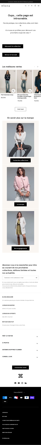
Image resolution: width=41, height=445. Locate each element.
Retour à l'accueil (11, 55)
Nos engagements (20, 248)
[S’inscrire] (36, 278)
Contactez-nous (20, 367)
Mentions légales (7, 432)
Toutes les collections (20, 160)
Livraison (5, 412)
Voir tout (20, 109)
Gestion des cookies (8, 428)
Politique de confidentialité (10, 424)
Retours (4, 416)
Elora (7, 438)
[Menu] (38, 6)
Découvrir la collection (13, 46)
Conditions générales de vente (10, 420)
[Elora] (6, 6)
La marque (20, 204)
